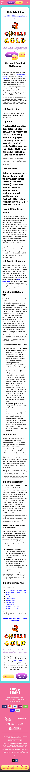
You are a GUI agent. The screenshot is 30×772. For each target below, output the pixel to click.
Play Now (8, 676)
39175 (13, 748)
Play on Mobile (10, 601)
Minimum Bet (10, 605)
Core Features (10, 599)
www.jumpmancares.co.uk (15, 739)
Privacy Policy (22, 699)
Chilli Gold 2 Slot (18, 661)
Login (11, 2)
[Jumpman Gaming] (15, 693)
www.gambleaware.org (14, 737)
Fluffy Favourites (15, 701)
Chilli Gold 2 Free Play (13, 609)
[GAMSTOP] (22, 719)
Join (19, 2)
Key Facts (9, 596)
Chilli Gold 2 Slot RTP (12, 607)
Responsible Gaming (13, 697)
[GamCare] (8, 719)
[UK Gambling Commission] (10, 724)
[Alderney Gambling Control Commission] (15, 728)
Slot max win (10, 603)
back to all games (21, 676)
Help (21, 697)
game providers (22, 615)
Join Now (11, 55)
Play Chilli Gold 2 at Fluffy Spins (16, 590)
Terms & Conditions (10, 699)
